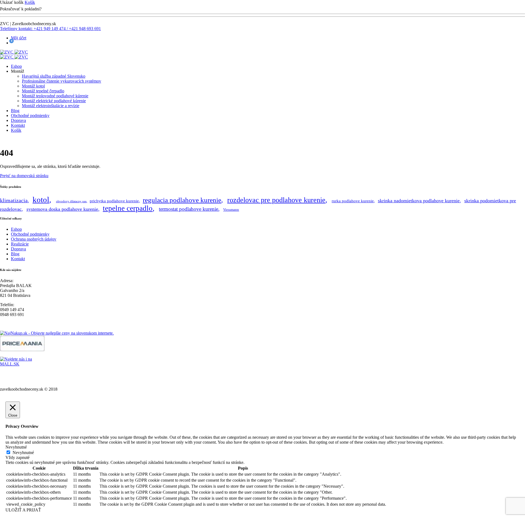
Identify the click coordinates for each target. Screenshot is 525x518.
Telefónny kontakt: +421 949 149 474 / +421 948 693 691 (50, 28)
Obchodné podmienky (30, 115)
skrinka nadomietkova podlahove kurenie (419, 200)
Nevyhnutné (23, 452)
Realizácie (20, 244)
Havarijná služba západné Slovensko (53, 76)
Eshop (16, 66)
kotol (41, 199)
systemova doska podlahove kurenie (62, 209)
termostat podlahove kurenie (188, 209)
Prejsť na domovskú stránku (24, 175)
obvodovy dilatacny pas (71, 201)
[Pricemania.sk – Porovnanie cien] (22, 349)
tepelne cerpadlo (128, 208)
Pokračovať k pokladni (64, 9)
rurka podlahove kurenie (353, 201)
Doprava (18, 120)
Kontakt (18, 125)
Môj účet (18, 38)
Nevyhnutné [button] (16, 447)
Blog (15, 110)
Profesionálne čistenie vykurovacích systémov (61, 81)
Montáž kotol (33, 86)
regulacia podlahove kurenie (182, 200)
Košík (30, 2)
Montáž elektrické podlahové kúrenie (54, 100)
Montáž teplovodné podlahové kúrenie (55, 95)
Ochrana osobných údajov (33, 239)
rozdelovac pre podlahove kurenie (276, 200)
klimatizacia (14, 200)
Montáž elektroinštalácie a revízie (50, 105)
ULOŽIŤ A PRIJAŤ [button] (23, 510)
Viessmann (231, 209)
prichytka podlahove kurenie (114, 201)
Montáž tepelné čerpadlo (43, 91)
